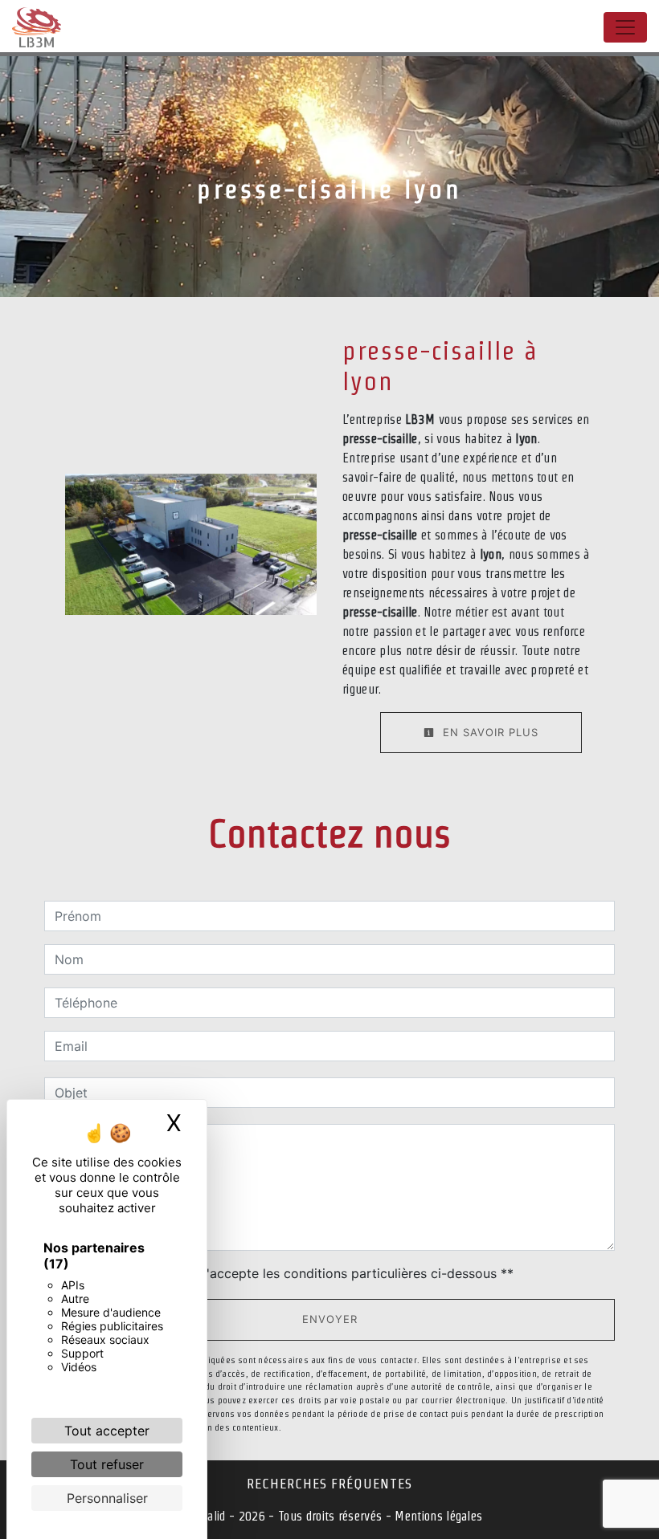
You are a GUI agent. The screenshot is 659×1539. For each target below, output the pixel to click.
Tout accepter (106, 1431)
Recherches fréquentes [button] (329, 1483)
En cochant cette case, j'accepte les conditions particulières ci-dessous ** (287, 1273)
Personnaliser (107, 1498)
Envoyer (330, 1319)
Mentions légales (436, 1516)
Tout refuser (107, 1464)
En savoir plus (488, 732)
